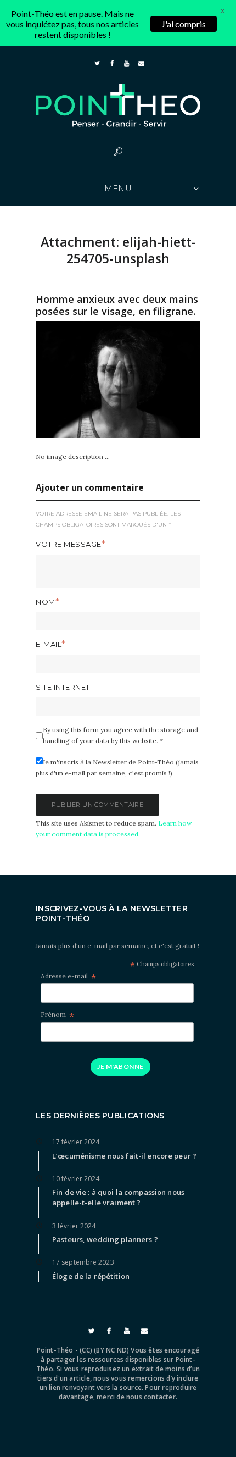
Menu (118, 188)
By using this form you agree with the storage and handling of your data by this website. (120, 735)
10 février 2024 (76, 1178)
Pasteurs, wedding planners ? (105, 1239)
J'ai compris (183, 24)
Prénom (57, 1015)
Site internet (63, 687)
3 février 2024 (73, 1226)
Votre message (69, 544)
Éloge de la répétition (91, 1276)
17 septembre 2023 (83, 1262)
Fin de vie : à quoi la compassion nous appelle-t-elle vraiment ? (118, 1197)
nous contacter (151, 1396)
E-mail (48, 644)
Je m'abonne (120, 1066)
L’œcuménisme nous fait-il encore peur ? (124, 1156)
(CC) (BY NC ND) (104, 1350)
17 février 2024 (76, 1141)
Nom (45, 601)
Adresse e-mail (68, 976)
